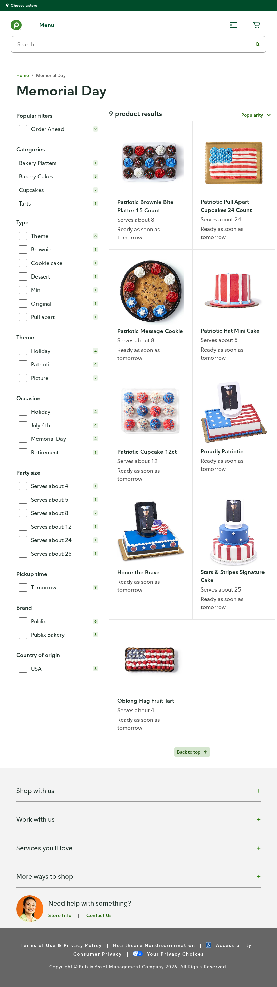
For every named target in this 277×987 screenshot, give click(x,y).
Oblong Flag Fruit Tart (145, 700)
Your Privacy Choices (174, 954)
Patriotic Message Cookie (150, 331)
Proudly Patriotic (222, 451)
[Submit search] (257, 44)
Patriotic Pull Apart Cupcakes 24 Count (226, 205)
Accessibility (233, 945)
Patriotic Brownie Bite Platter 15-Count (145, 206)
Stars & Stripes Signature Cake (233, 576)
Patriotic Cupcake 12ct (147, 451)
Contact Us (99, 915)
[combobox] (134, 44)
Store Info (60, 915)
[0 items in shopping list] (233, 25)
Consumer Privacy (97, 954)
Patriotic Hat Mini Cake (230, 330)
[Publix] (16, 26)
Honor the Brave (138, 572)
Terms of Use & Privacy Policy (61, 945)
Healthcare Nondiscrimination (154, 945)
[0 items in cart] (256, 25)
